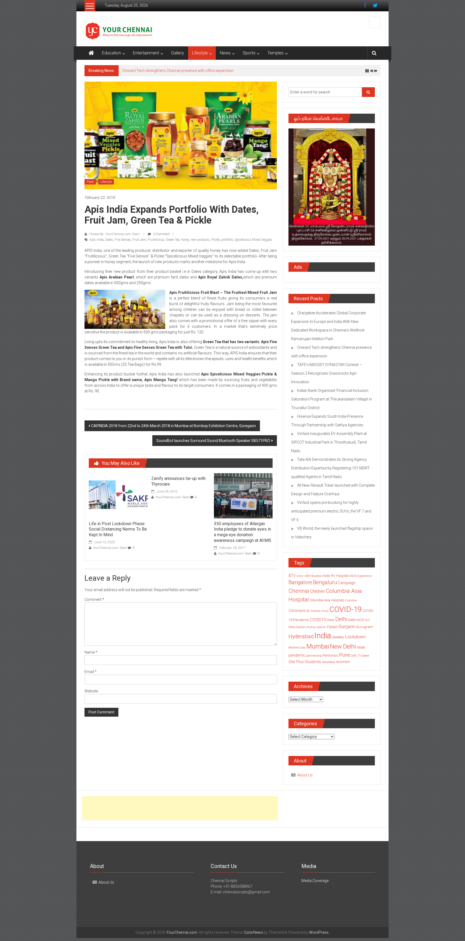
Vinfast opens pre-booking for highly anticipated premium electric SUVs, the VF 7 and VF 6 (331, 511)
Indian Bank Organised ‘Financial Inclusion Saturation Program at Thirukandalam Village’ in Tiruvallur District (331, 399)
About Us (305, 775)
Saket (365, 655)
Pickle (216, 240)
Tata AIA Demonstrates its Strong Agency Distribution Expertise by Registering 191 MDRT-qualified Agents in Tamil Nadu (330, 468)
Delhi (341, 619)
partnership (314, 655)
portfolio (227, 240)
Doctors (301, 627)
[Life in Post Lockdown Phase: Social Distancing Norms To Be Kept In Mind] (118, 495)
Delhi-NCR (356, 620)
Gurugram (364, 627)
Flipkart (332, 627)
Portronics (330, 655)
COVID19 (318, 619)
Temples (275, 52)
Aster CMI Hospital (309, 576)
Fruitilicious (156, 240)
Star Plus (296, 662)
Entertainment (146, 52)
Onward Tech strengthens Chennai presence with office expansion (178, 70)
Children (317, 591)
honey (185, 240)
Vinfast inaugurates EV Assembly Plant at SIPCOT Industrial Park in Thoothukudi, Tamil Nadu (329, 442)
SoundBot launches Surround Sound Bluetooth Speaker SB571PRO (213, 440)
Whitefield (328, 662)
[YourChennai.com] (91, 53)
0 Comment (161, 234)
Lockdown (355, 636)
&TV (292, 575)
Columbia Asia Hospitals (327, 600)
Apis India (96, 240)
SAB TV (356, 655)
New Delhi (343, 646)
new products (200, 240)
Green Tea (172, 240)
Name (90, 652)
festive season (316, 627)
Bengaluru (325, 582)
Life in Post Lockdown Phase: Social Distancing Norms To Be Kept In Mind (118, 529)
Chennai (298, 591)
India (322, 635)
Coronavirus (299, 610)
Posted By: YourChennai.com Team (114, 234)
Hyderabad (300, 636)
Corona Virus (320, 611)
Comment (94, 599)
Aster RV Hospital (335, 576)
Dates (109, 240)
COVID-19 (345, 609)
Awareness (364, 576)
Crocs (330, 620)
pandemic (296, 655)
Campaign (346, 582)
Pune (344, 655)
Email (90, 672)
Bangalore (300, 582)
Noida (361, 647)
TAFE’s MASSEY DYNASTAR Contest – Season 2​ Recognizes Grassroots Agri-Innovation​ (326, 373)
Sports (249, 52)
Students (313, 661)
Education (111, 52)
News (225, 52)
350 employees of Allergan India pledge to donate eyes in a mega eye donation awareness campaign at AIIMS (242, 532)
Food (90, 182)
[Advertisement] (180, 808)
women (343, 661)
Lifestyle (200, 52)
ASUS (353, 576)
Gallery (177, 52)
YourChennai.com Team (110, 548)
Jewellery (338, 637)
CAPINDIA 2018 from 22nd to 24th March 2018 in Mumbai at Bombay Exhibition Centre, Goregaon (173, 426)
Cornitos (351, 600)
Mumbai (318, 646)
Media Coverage (315, 881)
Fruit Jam (139, 240)
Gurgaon (347, 626)
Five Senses (123, 240)
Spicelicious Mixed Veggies (253, 240)
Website (91, 691)
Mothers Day (297, 647)
